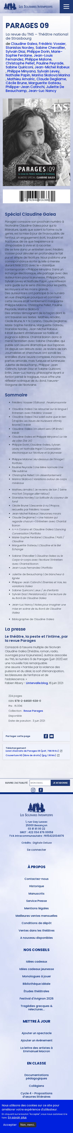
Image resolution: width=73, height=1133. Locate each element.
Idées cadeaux (36, 962)
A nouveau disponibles (36, 938)
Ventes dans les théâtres (37, 930)
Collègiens (36, 1086)
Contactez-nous (36, 879)
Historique (36, 886)
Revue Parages (33, 711)
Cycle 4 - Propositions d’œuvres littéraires (36, 1095)
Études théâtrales (36, 991)
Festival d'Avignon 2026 (37, 998)
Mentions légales (36, 908)
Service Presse (36, 901)
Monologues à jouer (36, 976)
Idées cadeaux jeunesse (36, 969)
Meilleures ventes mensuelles (36, 916)
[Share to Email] (51, 736)
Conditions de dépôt (37, 923)
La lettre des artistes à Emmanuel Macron (36, 1049)
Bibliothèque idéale (36, 984)
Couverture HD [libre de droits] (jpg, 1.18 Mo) (31, 755)
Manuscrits (36, 894)
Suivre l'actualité (16, 783)
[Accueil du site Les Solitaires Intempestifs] (36, 6)
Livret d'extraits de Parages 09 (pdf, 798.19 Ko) (32, 750)
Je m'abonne (60, 782)
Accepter (10, 1125)
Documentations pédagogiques (36, 1076)
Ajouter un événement (36, 1040)
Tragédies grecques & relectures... (36, 1007)
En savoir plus (17, 1117)
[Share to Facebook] (46, 736)
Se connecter (36, 850)
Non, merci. (27, 1124)
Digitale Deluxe (42, 843)
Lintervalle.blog (37, 683)
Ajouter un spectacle (37, 1033)
